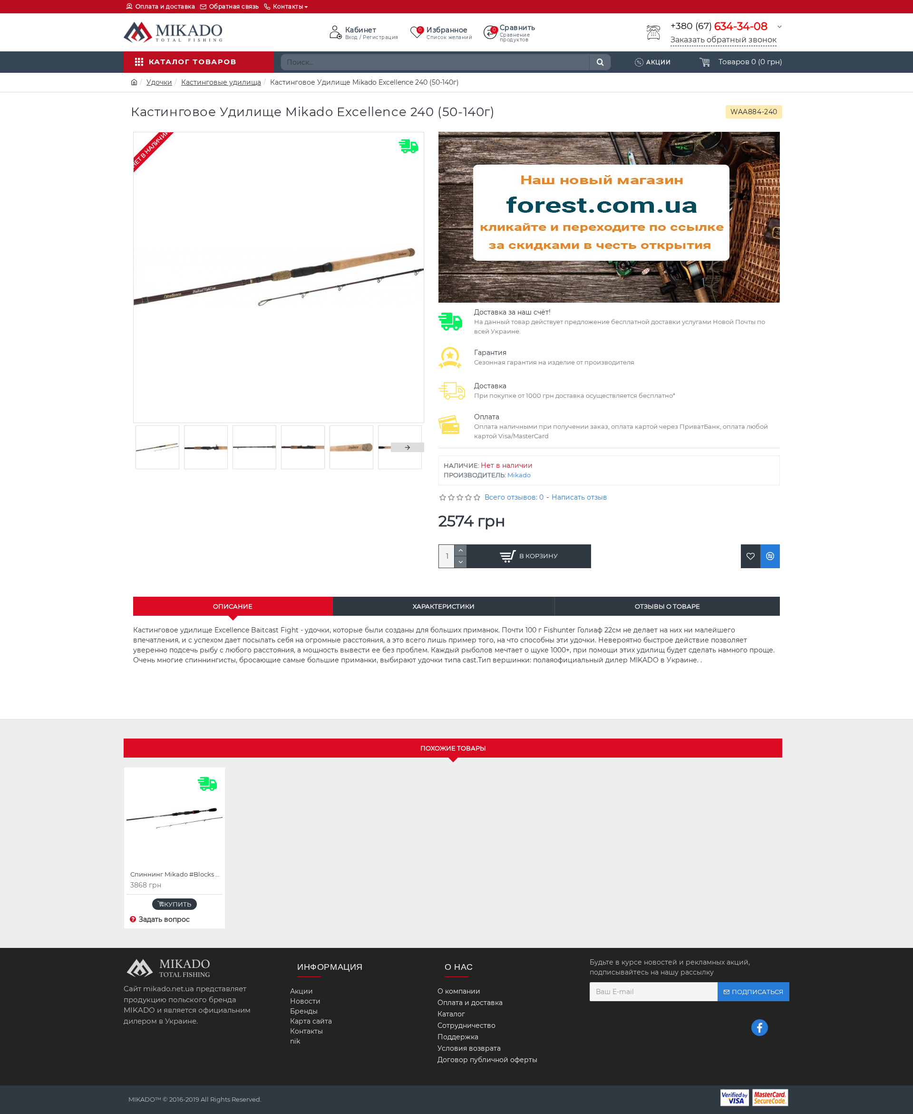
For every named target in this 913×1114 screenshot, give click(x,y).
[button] (149, 447)
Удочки (159, 82)
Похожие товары (453, 748)
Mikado (519, 475)
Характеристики (444, 606)
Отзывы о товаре (667, 606)
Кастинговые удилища (221, 82)
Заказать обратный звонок (723, 39)
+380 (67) (718, 26)
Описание (233, 606)
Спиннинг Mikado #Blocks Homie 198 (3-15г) (176, 874)
